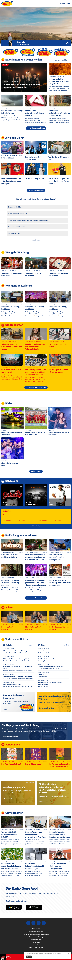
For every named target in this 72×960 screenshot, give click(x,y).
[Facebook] (28, 923)
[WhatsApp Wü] (44, 923)
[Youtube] (39, 923)
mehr (31, 645)
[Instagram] (33, 923)
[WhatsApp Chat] (67, 43)
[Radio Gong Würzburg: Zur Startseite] (7, 3)
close (68, 954)
